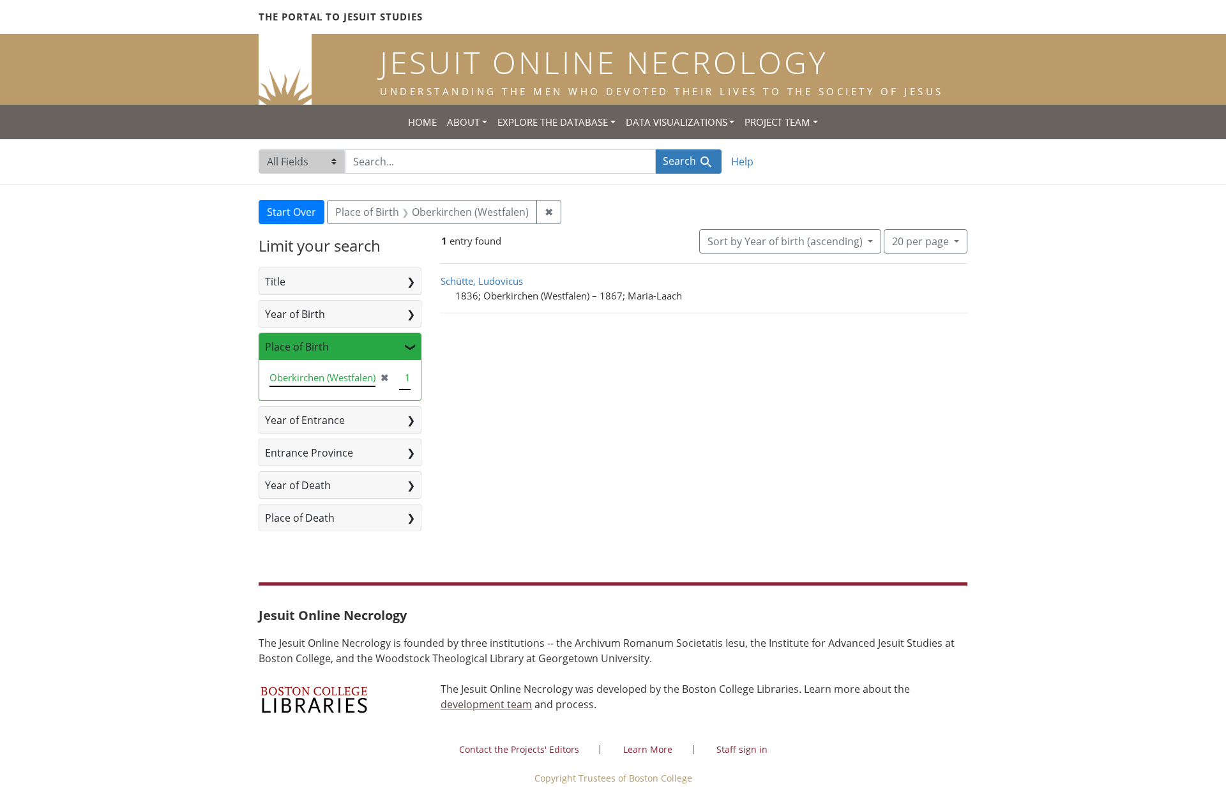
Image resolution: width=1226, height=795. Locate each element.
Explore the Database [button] (552, 122)
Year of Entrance (305, 420)
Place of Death (300, 518)
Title (275, 282)
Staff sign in (742, 749)
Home (422, 122)
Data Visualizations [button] (676, 122)
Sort (785, 241)
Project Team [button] (777, 122)
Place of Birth (297, 347)
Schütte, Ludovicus (482, 281)
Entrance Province (309, 453)
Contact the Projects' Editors (519, 749)
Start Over (291, 212)
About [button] (463, 122)
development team (486, 704)
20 (920, 241)
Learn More (647, 749)
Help (742, 162)
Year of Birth (295, 314)
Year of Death (298, 485)
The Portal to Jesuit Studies (341, 16)
